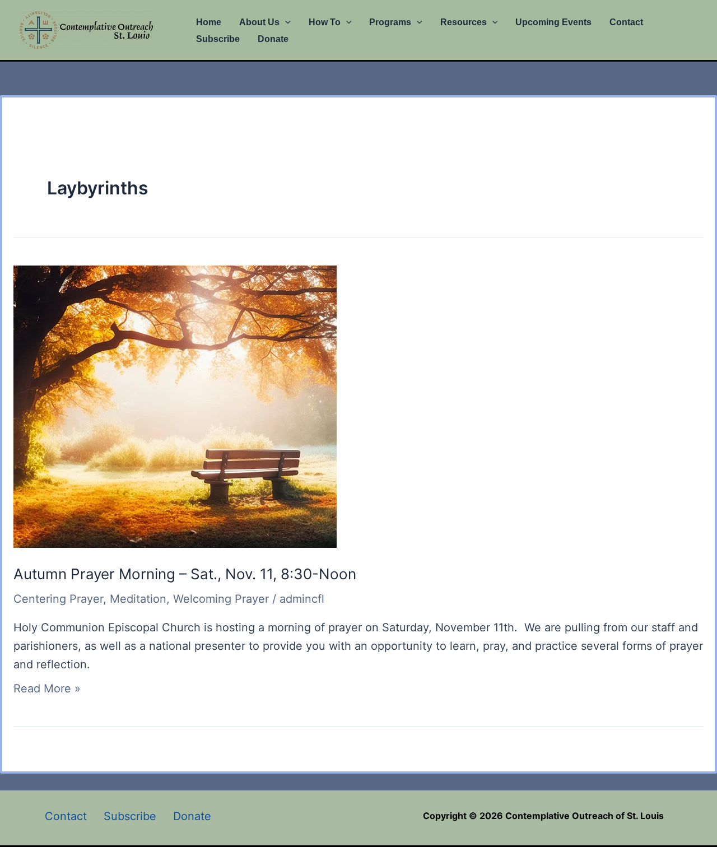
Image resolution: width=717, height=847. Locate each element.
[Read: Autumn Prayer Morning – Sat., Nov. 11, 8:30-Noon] (175, 405)
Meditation (138, 599)
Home (208, 22)
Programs (390, 22)
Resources (463, 22)
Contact (626, 22)
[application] (285, 22)
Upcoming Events (553, 22)
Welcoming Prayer (221, 599)
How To (325, 22)
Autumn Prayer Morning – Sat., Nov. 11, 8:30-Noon (184, 574)
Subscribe (218, 39)
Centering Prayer (58, 599)
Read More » (47, 688)
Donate (273, 39)
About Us (259, 22)
